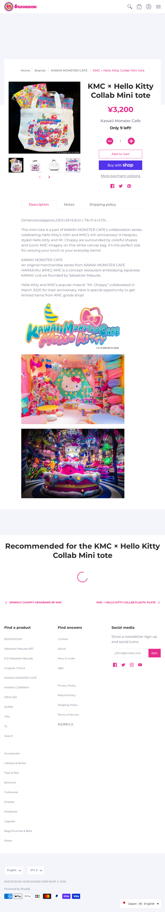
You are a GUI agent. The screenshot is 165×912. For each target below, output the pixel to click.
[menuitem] (129, 6)
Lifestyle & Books (15, 763)
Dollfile (8, 706)
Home (25, 70)
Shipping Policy (68, 705)
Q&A (61, 668)
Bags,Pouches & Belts (18, 831)
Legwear (9, 821)
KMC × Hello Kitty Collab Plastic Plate (126, 602)
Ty (5, 726)
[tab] (39, 204)
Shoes (8, 840)
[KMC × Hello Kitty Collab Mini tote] (16, 165)
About (62, 648)
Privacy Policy (67, 685)
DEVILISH (10, 697)
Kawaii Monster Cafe (121, 120)
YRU (7, 716)
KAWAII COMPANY (16, 687)
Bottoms (10, 782)
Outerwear (11, 792)
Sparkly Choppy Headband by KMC (35, 602)
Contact (63, 639)
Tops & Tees (11, 772)
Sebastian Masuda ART (19, 648)
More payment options (120, 176)
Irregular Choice (14, 668)
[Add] (131, 141)
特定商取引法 (65, 724)
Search (8, 736)
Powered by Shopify (17, 888)
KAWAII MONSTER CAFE (69, 70)
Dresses (9, 801)
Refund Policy (67, 695)
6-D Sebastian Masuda (18, 658)
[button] (129, 6)
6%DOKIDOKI (13, 639)
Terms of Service (68, 714)
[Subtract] (109, 141)
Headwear (11, 811)
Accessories (12, 753)
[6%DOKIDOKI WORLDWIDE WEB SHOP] (20, 6)
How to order (66, 658)
